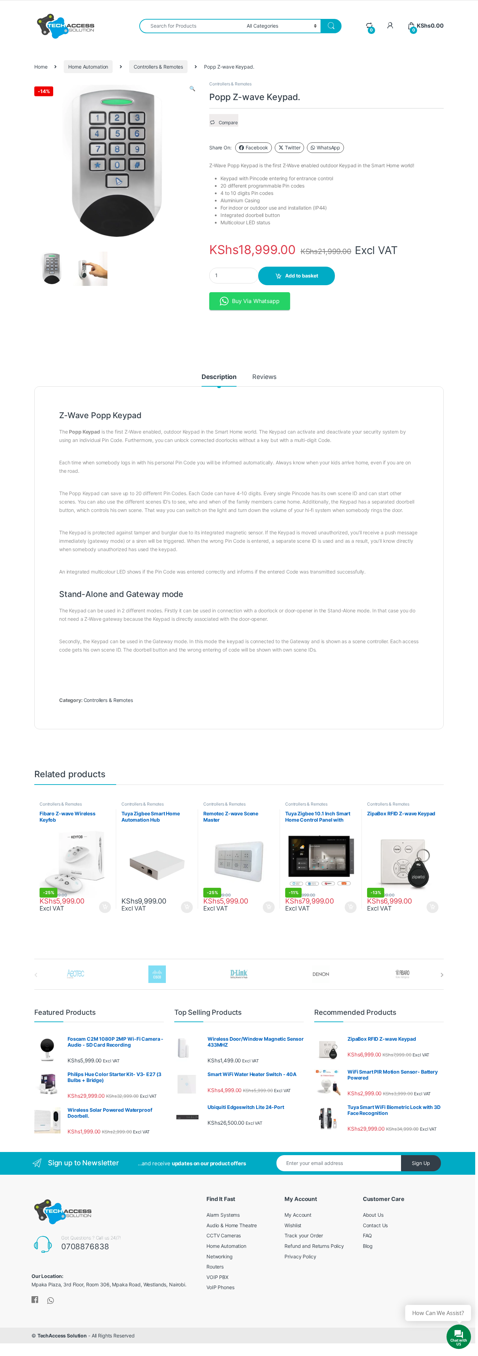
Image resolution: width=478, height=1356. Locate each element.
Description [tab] (219, 377)
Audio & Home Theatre (231, 1225)
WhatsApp (328, 147)
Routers (215, 1267)
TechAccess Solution (62, 1336)
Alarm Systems (223, 1215)
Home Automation (88, 67)
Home (40, 67)
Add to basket (301, 276)
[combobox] (191, 26)
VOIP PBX (217, 1277)
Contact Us (375, 1225)
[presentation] (442, 974)
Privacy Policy (300, 1256)
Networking (219, 1256)
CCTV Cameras (223, 1235)
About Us (373, 1215)
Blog (368, 1246)
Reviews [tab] (264, 377)
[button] (192, 88)
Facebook (257, 147)
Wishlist (292, 1225)
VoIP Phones (220, 1287)
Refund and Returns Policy (314, 1246)
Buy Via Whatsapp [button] (256, 300)
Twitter (292, 147)
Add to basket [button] (103, 907)
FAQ (367, 1235)
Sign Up (421, 1163)
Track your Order (303, 1235)
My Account (297, 1215)
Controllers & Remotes (158, 67)
